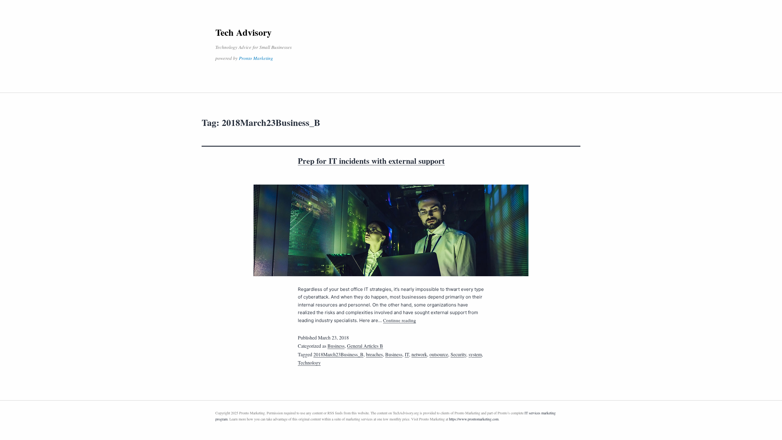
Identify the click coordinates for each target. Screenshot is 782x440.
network (419, 354)
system (475, 354)
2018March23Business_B (338, 354)
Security (458, 354)
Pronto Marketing (256, 58)
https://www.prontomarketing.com (474, 418)
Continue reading (399, 320)
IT (407, 354)
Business (336, 346)
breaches (374, 354)
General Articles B (365, 346)
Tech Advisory (243, 32)
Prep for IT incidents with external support (371, 161)
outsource (438, 354)
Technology (309, 362)
